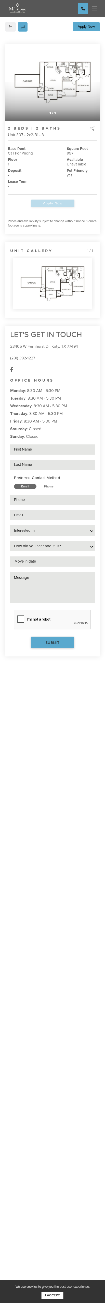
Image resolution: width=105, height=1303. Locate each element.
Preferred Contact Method (37, 477)
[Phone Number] (83, 8)
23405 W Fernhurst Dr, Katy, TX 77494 (44, 346)
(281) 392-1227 (22, 358)
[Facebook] (12, 370)
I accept (52, 1295)
